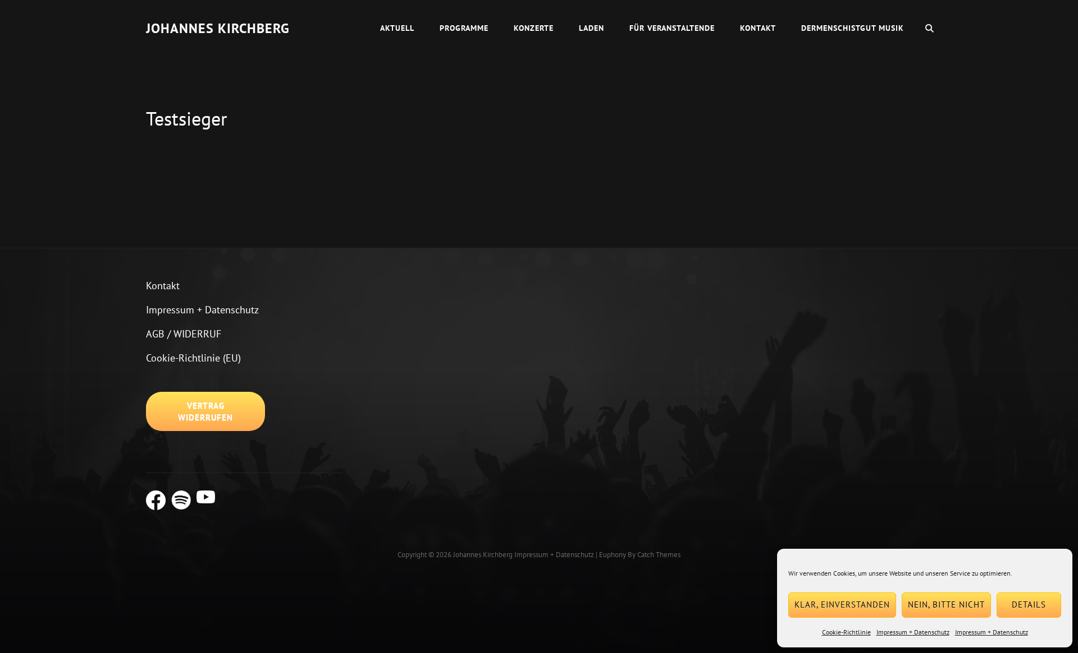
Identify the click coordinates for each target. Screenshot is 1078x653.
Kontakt (758, 28)
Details (1029, 604)
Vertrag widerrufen (205, 411)
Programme (464, 28)
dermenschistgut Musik (852, 28)
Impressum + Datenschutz (912, 632)
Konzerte (534, 28)
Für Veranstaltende (672, 28)
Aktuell (397, 28)
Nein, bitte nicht (946, 604)
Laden (591, 28)
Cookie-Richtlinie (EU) (193, 357)
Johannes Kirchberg (218, 28)
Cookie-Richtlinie (846, 632)
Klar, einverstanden (842, 604)
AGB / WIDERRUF (183, 333)
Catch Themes (658, 554)
